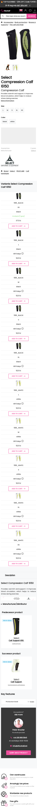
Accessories (8, 22)
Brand (6, 171)
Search (31, 16)
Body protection (21, 22)
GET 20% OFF (22, 5)
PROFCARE (20, 171)
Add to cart (17, 226)
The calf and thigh (17, 25)
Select (33, 151)
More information (7, 101)
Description (10, 575)
